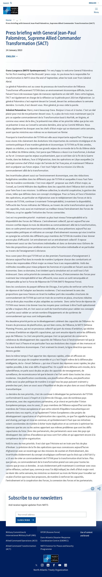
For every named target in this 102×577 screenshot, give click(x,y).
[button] (94, 2)
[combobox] (94, 2)
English (10, 56)
